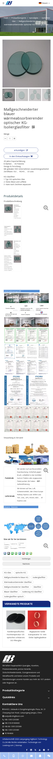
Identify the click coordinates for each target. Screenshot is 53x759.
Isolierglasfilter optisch (14, 596)
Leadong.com (7, 745)
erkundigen (19, 150)
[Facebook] (26, 750)
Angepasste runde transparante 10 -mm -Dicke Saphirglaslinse (27, 634)
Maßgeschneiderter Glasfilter (16, 587)
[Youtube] (39, 750)
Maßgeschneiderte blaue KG (16, 577)
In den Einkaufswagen (19, 156)
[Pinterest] (48, 750)
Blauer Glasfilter (11, 591)
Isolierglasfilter (39, 577)
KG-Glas (7, 572)
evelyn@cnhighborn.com (14, 716)
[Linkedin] (31, 750)
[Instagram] (44, 750)
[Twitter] (35, 750)
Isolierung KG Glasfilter (32, 591)
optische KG (21, 572)
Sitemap (18, 745)
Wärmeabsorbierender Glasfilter (18, 582)
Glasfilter (37, 587)
